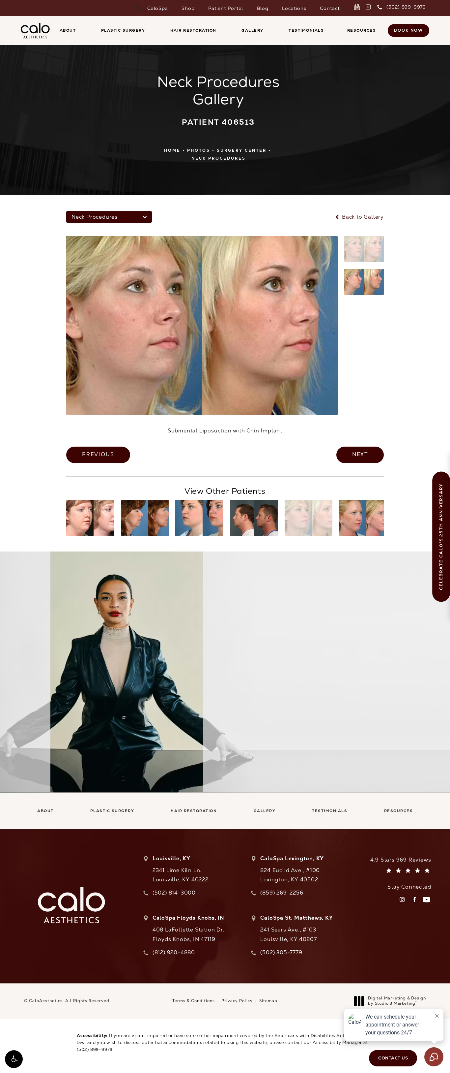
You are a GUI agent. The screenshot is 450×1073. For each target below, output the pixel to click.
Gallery (252, 30)
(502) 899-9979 (95, 1049)
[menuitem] (157, 8)
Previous (98, 454)
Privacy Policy (237, 1000)
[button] (14, 1059)
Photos (198, 150)
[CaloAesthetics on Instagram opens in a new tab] (402, 899)
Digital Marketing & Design (397, 1001)
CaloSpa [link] (157, 8)
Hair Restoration (193, 30)
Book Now (408, 30)
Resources (361, 30)
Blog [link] (262, 8)
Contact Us (324, 727)
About (68, 30)
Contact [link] (330, 8)
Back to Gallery (362, 217)
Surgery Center (242, 150)
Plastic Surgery (123, 30)
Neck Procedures (218, 158)
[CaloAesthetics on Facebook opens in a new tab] (414, 899)
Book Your (324, 675)
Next (360, 454)
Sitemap (268, 1000)
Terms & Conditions (193, 1000)
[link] (358, 7)
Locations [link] (294, 8)
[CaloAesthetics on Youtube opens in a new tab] (426, 899)
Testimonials (306, 30)
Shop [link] (188, 8)
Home (172, 150)
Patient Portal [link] (225, 8)
